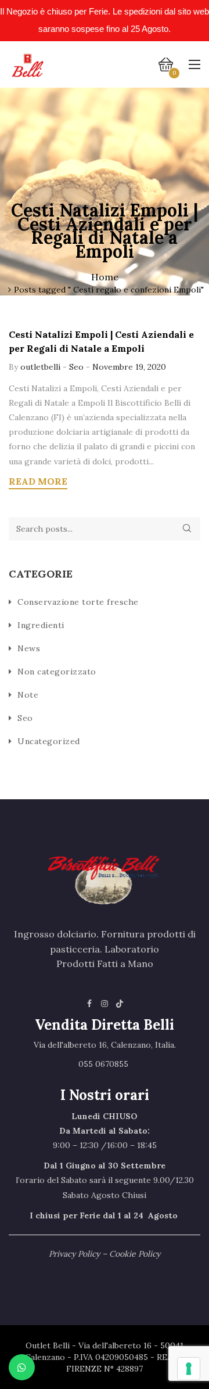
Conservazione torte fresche (78, 602)
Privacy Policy (74, 1254)
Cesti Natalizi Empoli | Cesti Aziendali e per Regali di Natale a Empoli (101, 341)
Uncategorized (48, 741)
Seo (76, 367)
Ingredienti (40, 625)
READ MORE (38, 481)
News (28, 648)
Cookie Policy (134, 1254)
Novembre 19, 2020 (129, 367)
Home (104, 277)
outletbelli (41, 367)
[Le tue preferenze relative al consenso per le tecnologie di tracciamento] (189, 1369)
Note (27, 695)
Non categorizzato (56, 671)
